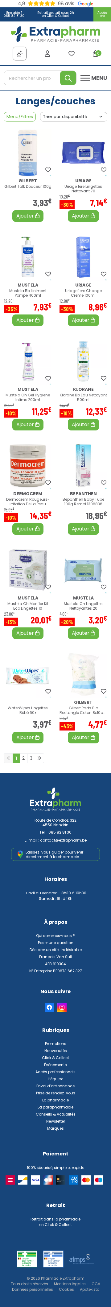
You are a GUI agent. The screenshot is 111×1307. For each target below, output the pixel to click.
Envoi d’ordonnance (55, 1086)
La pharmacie (55, 1100)
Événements (55, 1064)
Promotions (55, 1043)
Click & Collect (55, 1057)
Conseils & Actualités (56, 1114)
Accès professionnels (55, 1071)
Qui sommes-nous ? (55, 935)
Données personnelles (32, 1289)
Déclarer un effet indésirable (56, 949)
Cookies (66, 1289)
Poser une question (55, 942)
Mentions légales (70, 1283)
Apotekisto (89, 1289)
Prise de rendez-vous (55, 1093)
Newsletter (55, 1121)
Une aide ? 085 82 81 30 (14, 14)
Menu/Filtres (19, 117)
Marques (55, 1128)
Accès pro (102, 14)
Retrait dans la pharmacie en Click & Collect (55, 1221)
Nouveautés (55, 1050)
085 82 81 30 (60, 832)
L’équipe (55, 1078)
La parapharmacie (55, 1107)
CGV (96, 1283)
